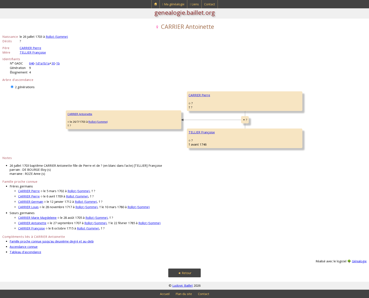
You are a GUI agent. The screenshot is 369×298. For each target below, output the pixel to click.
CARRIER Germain (30, 202)
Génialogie (359, 261)
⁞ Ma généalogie (173, 4)
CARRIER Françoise (31, 228)
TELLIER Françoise (33, 52)
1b (58, 63)
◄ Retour (185, 273)
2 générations (25, 87)
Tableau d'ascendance (25, 252)
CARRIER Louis (28, 207)
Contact (209, 4)
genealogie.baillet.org (184, 12)
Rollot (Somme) (57, 37)
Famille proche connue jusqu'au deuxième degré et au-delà (52, 241)
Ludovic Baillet (182, 285)
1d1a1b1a (42, 63)
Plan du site (184, 294)
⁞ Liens (194, 4)
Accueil (165, 294)
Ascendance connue (24, 247)
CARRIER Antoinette (79, 114)
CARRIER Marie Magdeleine (37, 218)
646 (31, 63)
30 (53, 63)
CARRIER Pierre (30, 48)
